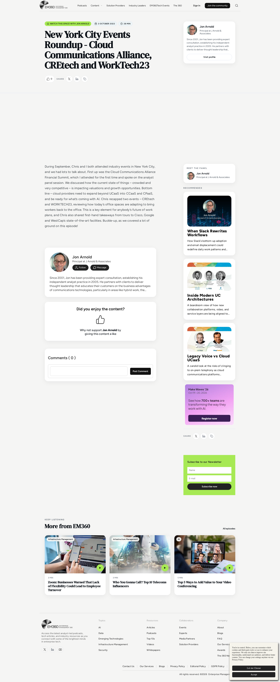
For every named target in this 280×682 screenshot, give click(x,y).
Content (95, 5)
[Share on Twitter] (69, 79)
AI (100, 627)
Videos (150, 644)
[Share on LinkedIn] (77, 79)
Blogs (220, 633)
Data (101, 633)
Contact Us (128, 666)
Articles (151, 627)
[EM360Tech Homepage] (57, 630)
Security (103, 650)
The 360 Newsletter (228, 655)
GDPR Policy (217, 666)
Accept (254, 674)
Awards (221, 650)
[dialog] (253, 661)
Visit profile (209, 57)
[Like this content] (48, 79)
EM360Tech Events (159, 5)
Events (183, 627)
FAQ (219, 638)
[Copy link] (85, 79)
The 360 (177, 5)
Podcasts (82, 5)
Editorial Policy (198, 666)
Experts (183, 633)
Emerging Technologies (111, 638)
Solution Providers (115, 5)
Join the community (217, 5)
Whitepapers (153, 650)
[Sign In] (80, 268)
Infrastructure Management (113, 644)
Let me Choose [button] (254, 668)
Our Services (224, 644)
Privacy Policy (177, 666)
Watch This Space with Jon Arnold (69, 24)
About (220, 627)
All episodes (229, 528)
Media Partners (187, 638)
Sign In (196, 5)
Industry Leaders (137, 5)
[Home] (54, 9)
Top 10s (151, 638)
